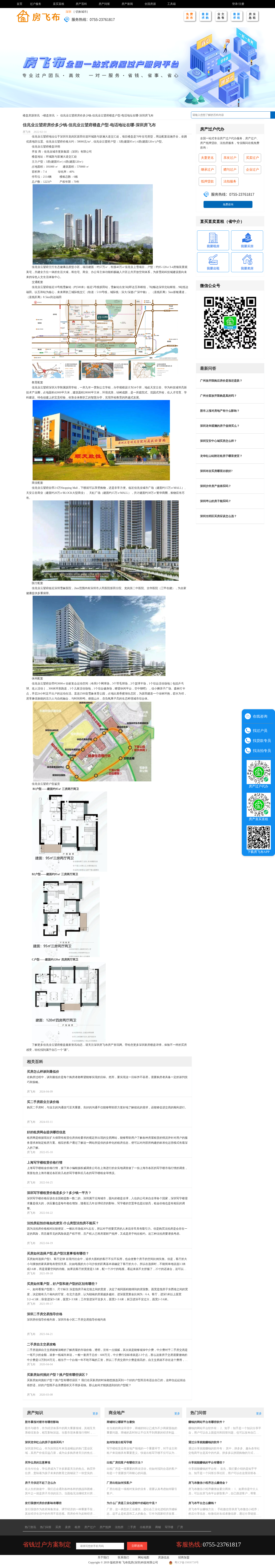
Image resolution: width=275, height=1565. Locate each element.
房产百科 (81, 3)
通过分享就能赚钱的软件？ (205, 1442)
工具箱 (171, 3)
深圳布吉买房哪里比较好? (216, 470)
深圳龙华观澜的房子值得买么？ (220, 425)
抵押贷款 (207, 181)
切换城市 (81, 11)
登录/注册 (238, 3)
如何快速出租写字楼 (119, 1442)
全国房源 (150, 3)
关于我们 (103, 1557)
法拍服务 (229, 181)
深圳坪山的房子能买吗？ (215, 501)
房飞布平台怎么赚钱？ (202, 1503)
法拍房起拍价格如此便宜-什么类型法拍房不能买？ (63, 1223)
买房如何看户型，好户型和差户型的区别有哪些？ (62, 1283)
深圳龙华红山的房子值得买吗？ (44, 1442)
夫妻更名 (207, 157)
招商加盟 (183, 1557)
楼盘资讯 (49, 115)
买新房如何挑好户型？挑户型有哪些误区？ (57, 1374)
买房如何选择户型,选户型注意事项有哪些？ (58, 1253)
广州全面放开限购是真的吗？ (218, 395)
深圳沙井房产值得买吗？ (215, 486)
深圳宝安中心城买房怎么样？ (218, 440)
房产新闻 (127, 3)
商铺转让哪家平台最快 (121, 1421)
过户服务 (35, 3)
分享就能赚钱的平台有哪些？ (206, 1462)
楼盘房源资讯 (31, 115)
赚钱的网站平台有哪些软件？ (206, 1421)
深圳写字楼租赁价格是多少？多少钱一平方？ (59, 1192)
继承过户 (207, 169)
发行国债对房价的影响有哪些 (43, 1503)
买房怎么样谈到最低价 (43, 1071)
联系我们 (123, 1557)
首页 (19, 3)
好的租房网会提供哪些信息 (46, 1132)
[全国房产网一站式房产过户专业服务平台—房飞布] (38, 15)
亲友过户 (229, 157)
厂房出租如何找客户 (119, 1482)
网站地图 (143, 1557)
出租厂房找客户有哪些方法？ (125, 1462)
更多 (95, 1413)
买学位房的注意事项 (37, 1462)
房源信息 (163, 1557)
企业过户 (252, 169)
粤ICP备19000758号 (187, 1562)
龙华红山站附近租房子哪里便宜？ (221, 455)
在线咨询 (260, 716)
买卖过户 (252, 157)
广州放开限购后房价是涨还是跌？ (221, 380)
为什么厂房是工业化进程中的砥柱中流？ (132, 1503)
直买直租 (58, 3)
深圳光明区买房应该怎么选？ (218, 516)
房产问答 (104, 3)
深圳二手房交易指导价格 (44, 1314)
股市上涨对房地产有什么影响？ (220, 410)
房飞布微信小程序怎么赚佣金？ (208, 1482)
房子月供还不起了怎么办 (40, 1482)
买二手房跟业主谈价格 (43, 1102)
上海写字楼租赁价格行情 (44, 1162)
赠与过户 (229, 169)
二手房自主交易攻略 (41, 1344)
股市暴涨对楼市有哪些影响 (42, 1421)
